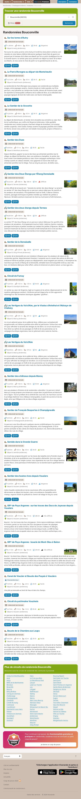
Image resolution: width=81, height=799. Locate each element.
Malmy (32, 694)
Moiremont (34, 711)
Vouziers (56, 718)
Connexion (73, 2)
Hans (32, 676)
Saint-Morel (57, 683)
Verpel (55, 707)
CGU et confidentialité (11, 765)
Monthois (33, 720)
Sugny (55, 698)
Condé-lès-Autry (12, 703)
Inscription (62, 2)
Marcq (32, 698)
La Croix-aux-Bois (36, 678)
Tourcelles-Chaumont (60, 703)
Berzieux (10, 685)
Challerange (11, 696)
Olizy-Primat (34, 725)
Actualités (7, 777)
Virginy (55, 716)
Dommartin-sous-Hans (15, 709)
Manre (32, 696)
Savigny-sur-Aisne (59, 689)
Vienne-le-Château (59, 711)
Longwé (32, 689)
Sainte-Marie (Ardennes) (61, 687)
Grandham (10, 716)
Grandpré (10, 718)
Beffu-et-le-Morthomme (15, 683)
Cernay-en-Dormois (13, 694)
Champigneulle (12, 698)
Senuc (55, 694)
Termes (55, 700)
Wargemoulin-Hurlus (60, 720)
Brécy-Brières (11, 691)
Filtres (15, 23)
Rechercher (69, 23)
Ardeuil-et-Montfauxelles (15, 676)
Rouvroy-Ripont (58, 676)
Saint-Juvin (57, 680)
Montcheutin (34, 718)
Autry (8, 680)
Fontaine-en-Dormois (14, 714)
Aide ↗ (29, 2)
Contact (6, 785)
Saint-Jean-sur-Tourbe (61, 678)
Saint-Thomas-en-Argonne (62, 685)
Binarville (10, 687)
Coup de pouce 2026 (11, 781)
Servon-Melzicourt (59, 696)
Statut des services (33, 795)
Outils (6, 2)
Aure (8, 678)
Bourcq (9, 689)
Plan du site (8, 769)
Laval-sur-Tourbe (36, 685)
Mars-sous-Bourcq (36, 700)
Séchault (56, 691)
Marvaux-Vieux (35, 703)
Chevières (10, 700)
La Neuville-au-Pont (37, 680)
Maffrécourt (34, 691)
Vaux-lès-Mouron (59, 705)
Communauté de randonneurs (14, 788)
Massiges (33, 705)
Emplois (6, 773)
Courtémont (11, 707)
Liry (31, 687)
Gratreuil (10, 720)
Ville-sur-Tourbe (58, 714)
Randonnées (18, 2)
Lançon (32, 683)
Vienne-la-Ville (58, 709)
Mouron (33, 723)
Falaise (9, 711)
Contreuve (10, 705)
